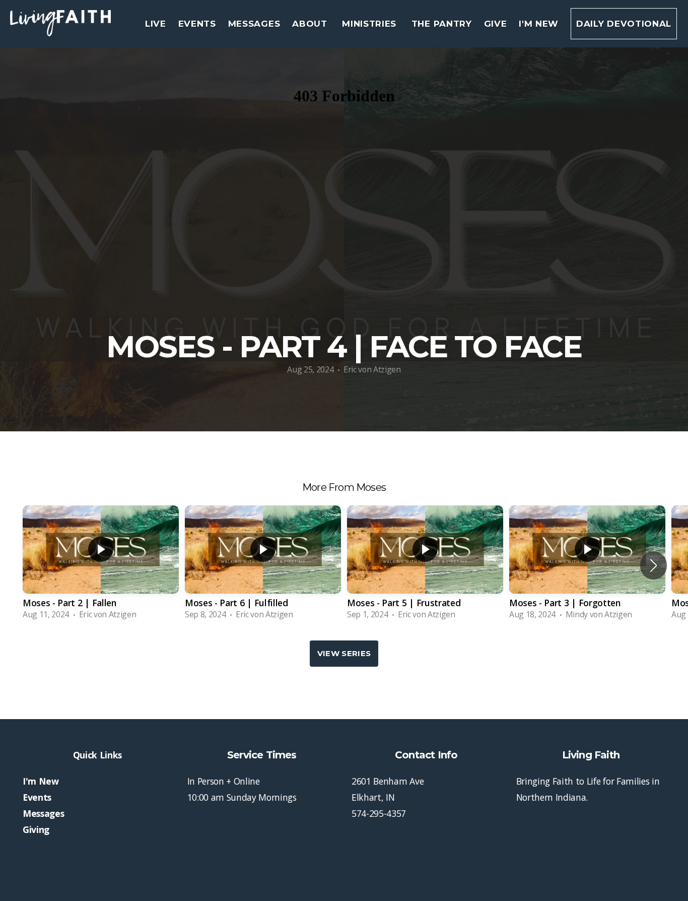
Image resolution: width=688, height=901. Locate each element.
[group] (101, 565)
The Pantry (441, 24)
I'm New (539, 24)
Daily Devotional (623, 24)
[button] (653, 565)
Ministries (370, 24)
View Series (344, 653)
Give (495, 24)
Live (155, 24)
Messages (254, 24)
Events (197, 24)
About (311, 24)
